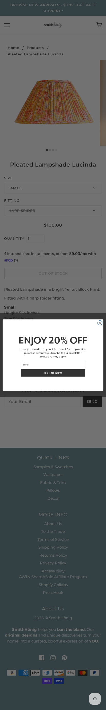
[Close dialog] (100, 322)
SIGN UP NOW (53, 373)
